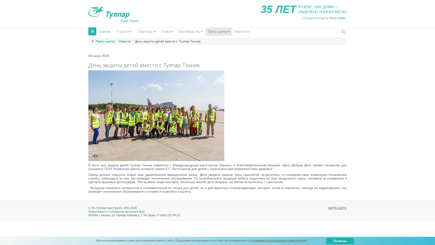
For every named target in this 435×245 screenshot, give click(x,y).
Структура (145, 31)
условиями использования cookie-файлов (278, 240)
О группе (123, 31)
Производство (189, 31)
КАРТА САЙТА (337, 208)
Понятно (340, 241)
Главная (105, 31)
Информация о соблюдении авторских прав (116, 211)
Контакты (242, 31)
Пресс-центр (217, 31)
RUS (332, 18)
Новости (125, 41)
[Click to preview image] (156, 115)
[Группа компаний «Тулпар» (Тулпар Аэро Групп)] (113, 13)
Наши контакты (315, 17)
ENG (342, 18)
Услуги (166, 31)
